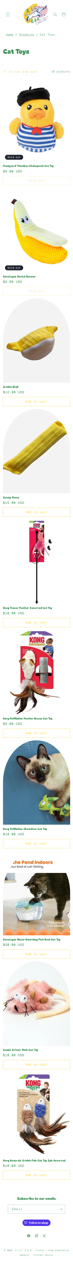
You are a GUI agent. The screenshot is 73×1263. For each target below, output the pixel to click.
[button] (8, 14)
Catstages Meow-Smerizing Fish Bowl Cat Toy (32, 939)
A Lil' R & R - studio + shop (34, 1250)
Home (9, 35)
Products (26, 35)
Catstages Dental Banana (19, 276)
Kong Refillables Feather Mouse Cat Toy (28, 718)
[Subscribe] (61, 1209)
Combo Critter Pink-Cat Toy (20, 1049)
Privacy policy (43, 1255)
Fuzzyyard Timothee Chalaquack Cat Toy (28, 165)
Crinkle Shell (10, 386)
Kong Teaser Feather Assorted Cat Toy (27, 607)
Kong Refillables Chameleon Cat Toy (25, 828)
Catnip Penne (11, 497)
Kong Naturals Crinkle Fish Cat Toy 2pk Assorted (34, 1160)
